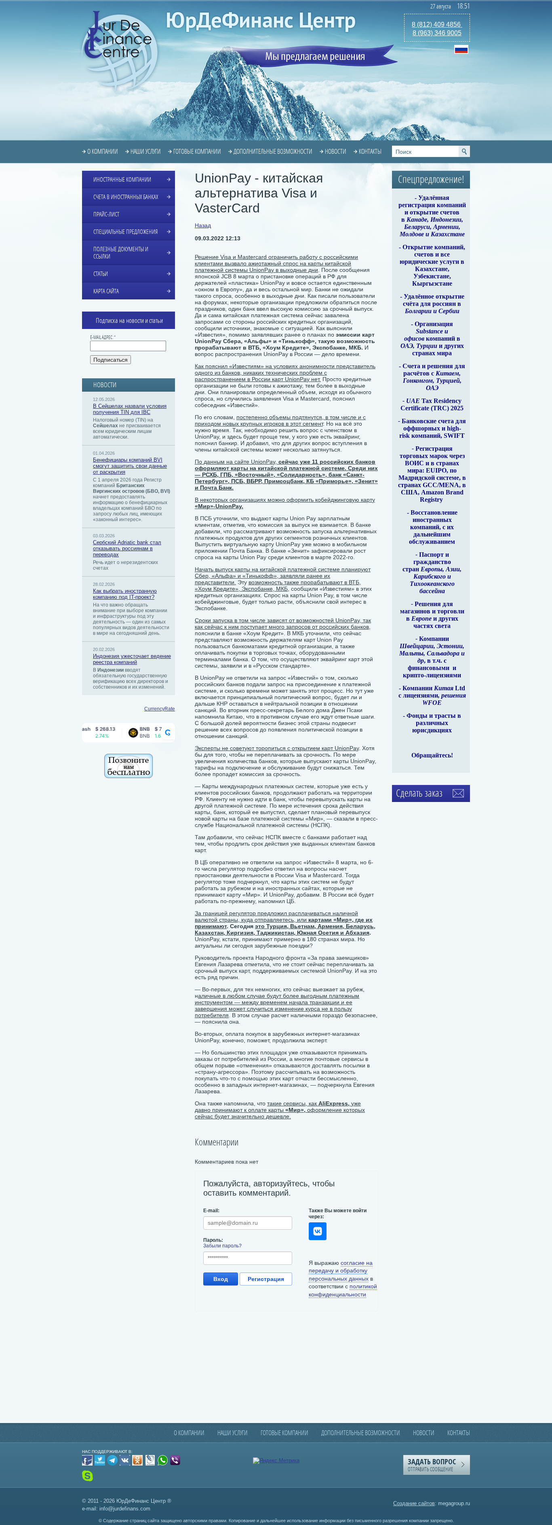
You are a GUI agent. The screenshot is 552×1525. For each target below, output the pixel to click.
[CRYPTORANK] (167, 732)
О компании (102, 151)
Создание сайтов (414, 1503)
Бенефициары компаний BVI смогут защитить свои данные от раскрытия (130, 466)
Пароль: (213, 1240)
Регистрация (266, 1279)
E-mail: (211, 1210)
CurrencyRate (159, 709)
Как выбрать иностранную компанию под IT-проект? (125, 594)
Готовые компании (197, 151)
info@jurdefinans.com (124, 1509)
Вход (220, 1279)
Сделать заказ (419, 793)
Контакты (370, 151)
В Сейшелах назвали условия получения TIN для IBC (129, 409)
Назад (203, 225)
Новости (335, 151)
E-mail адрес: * (103, 337)
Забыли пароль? (222, 1246)
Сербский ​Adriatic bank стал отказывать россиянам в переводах (127, 548)
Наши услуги (146, 151)
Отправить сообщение (432, 1464)
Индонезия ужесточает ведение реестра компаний (132, 659)
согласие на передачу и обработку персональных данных (341, 1271)
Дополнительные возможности (273, 151)
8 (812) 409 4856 (437, 24)
